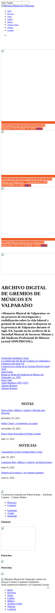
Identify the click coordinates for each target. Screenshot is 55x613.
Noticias (10, 28)
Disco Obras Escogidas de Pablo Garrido (21, 433)
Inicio (9, 11)
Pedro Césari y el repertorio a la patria (19, 423)
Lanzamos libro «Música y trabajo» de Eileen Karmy (26, 462)
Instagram (12, 516)
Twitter (10, 513)
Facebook (12, 510)
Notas (9, 17)
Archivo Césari (12, 25)
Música (10, 22)
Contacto (10, 30)
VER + (39, 128)
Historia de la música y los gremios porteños (22, 472)
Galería (10, 19)
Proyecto (10, 14)
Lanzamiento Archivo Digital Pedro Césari (21, 452)
